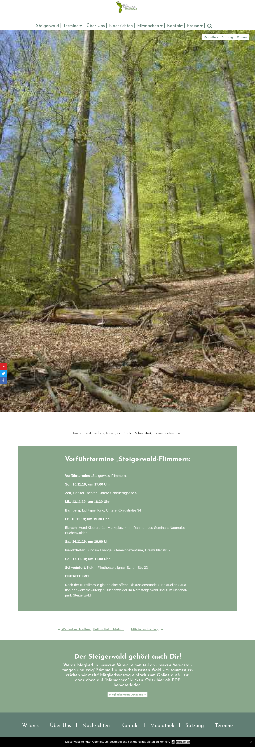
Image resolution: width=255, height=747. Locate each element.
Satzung (227, 37)
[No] (250, 742)
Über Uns (96, 26)
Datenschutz (183, 741)
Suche (209, 26)
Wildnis (242, 37)
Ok (173, 741)
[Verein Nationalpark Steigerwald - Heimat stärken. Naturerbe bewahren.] (127, 7)
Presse (193, 26)
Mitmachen (148, 26)
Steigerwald (47, 26)
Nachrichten (121, 26)
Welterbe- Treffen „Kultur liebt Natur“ (92, 629)
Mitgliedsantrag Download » (127, 694)
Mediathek (210, 37)
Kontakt (175, 26)
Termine (71, 26)
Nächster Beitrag (145, 629)
